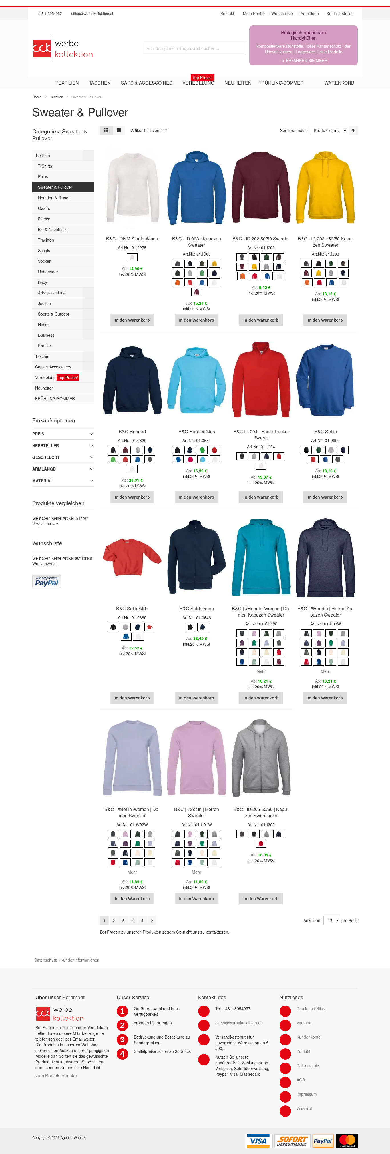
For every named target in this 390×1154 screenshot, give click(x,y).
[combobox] (195, 48)
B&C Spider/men (197, 608)
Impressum (307, 1094)
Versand (304, 1022)
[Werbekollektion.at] (83, 48)
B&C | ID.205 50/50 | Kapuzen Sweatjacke (261, 812)
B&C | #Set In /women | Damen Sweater (132, 812)
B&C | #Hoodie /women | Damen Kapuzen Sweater (261, 611)
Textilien (56, 96)
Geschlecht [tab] (46, 457)
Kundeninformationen (80, 960)
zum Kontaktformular (56, 1075)
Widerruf (304, 1108)
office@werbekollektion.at (92, 13)
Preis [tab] (38, 434)
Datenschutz (45, 960)
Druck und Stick (311, 1008)
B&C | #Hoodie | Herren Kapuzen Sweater (325, 611)
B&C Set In (325, 431)
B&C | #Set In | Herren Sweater (196, 812)
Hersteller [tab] (45, 445)
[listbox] (132, 258)
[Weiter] (151, 920)
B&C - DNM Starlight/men (132, 238)
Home (37, 96)
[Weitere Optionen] (46, 578)
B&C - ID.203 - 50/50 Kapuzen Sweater (325, 241)
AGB (301, 1080)
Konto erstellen (340, 13)
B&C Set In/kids (132, 608)
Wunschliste (282, 13)
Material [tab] (42, 480)
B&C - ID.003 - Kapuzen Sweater (196, 241)
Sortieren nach (293, 130)
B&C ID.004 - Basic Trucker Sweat (261, 434)
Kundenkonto (309, 1037)
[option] (132, 257)
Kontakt (303, 1051)
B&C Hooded (132, 431)
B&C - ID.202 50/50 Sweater (261, 238)
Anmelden (310, 13)
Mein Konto (253, 13)
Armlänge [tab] (43, 469)
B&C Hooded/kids (196, 431)
